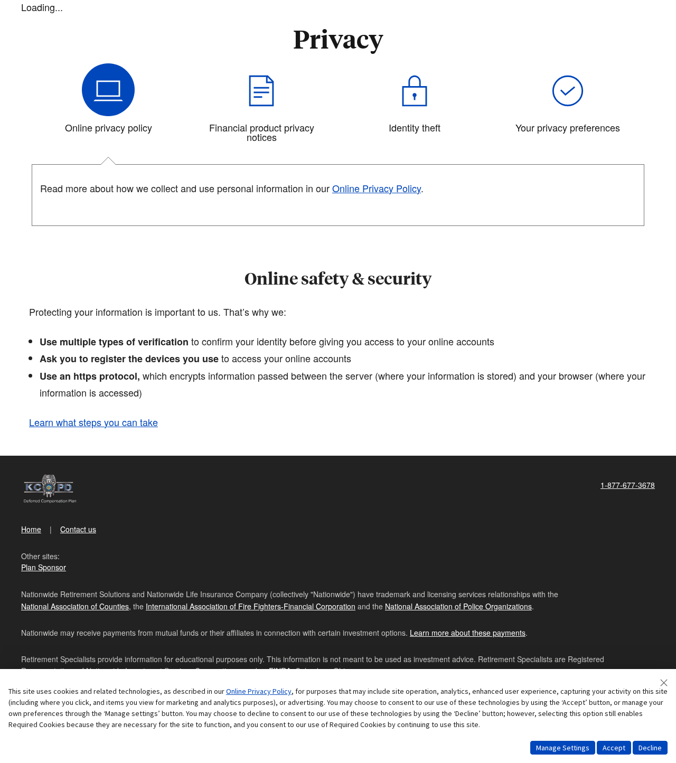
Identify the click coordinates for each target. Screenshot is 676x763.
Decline (650, 747)
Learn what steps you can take (93, 422)
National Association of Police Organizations (458, 606)
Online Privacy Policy (259, 691)
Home (31, 529)
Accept (614, 747)
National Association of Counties (75, 606)
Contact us (78, 529)
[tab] (108, 107)
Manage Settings (562, 747)
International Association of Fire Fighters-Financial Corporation (250, 606)
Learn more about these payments (467, 632)
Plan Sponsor (43, 567)
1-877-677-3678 (627, 484)
